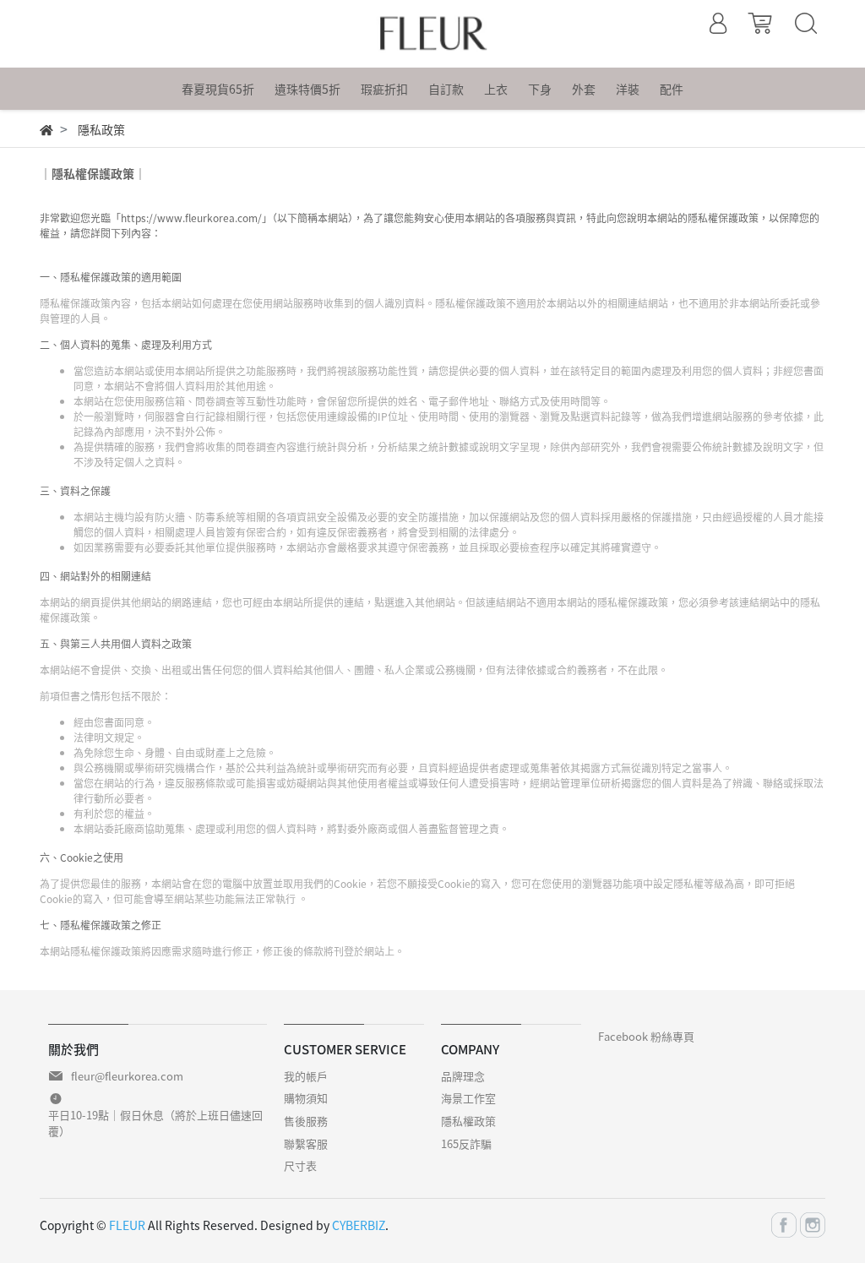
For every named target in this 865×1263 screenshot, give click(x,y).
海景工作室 (468, 1098)
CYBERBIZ (358, 1225)
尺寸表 (300, 1165)
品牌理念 (463, 1076)
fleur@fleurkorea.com (127, 1076)
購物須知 (306, 1098)
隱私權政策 (468, 1121)
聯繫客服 (306, 1143)
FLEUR (127, 1225)
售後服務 (306, 1121)
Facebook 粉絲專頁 (646, 1036)
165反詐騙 (466, 1143)
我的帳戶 (306, 1076)
